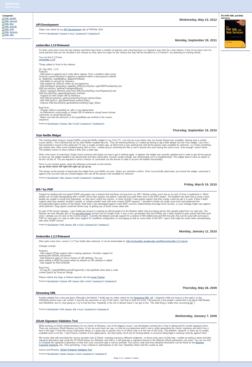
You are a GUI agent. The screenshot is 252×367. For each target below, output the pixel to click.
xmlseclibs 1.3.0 (47, 60)
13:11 (72, 33)
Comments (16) (91, 225)
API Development (47, 24)
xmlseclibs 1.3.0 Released (52, 45)
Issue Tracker (98, 277)
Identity (13, 18)
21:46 (76, 178)
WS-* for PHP (44, 189)
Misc (12, 24)
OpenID (13, 27)
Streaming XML (46, 292)
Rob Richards (52, 33)
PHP (12, 29)
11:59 (76, 124)
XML (12, 35)
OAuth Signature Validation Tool (57, 321)
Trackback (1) (104, 225)
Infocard (13, 21)
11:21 (81, 309)
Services (12, 3)
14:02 (88, 281)
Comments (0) (81, 33)
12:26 (78, 354)
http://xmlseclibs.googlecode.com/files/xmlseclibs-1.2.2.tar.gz (157, 241)
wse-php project (83, 213)
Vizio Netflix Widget (48, 135)
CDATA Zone (12, 7)
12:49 (81, 225)
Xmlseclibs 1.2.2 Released (53, 236)
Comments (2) (85, 124)
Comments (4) (98, 281)
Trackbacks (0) (94, 33)
